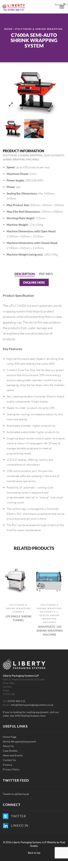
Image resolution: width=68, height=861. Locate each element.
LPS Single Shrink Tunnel (18, 618)
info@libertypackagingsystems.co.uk (32, 704)
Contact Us (9, 760)
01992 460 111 (16, 701)
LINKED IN (18, 825)
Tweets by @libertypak (16, 793)
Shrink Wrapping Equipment (19, 741)
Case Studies (10, 750)
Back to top (34, 852)
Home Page (9, 736)
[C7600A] (12, 128)
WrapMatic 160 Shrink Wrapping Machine (49, 630)
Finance (7, 764)
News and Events (13, 755)
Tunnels (18, 612)
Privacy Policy (11, 769)
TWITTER (17, 816)
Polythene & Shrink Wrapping (39, 29)
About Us (8, 746)
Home (8, 29)
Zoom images (11, 104)
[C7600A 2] (34, 128)
